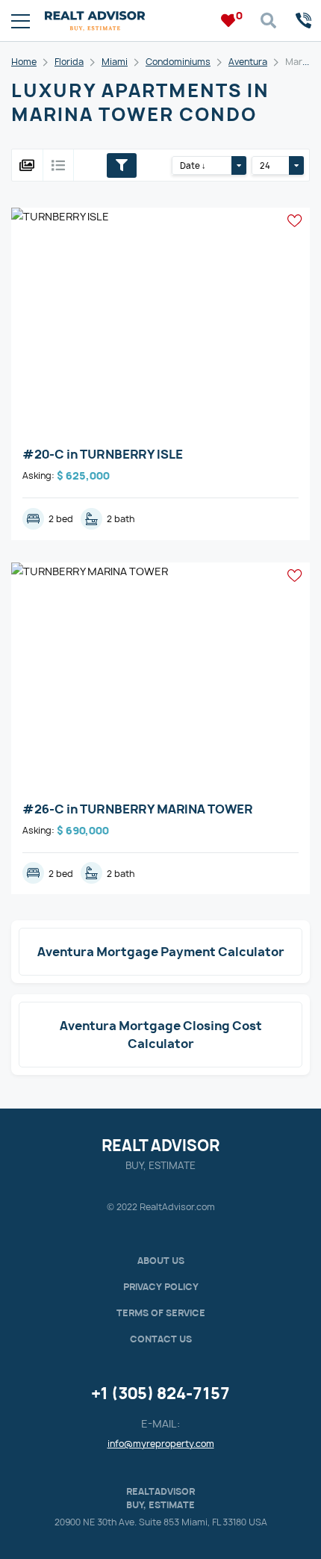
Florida (69, 61)
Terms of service (160, 1313)
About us (160, 1260)
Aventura (247, 61)
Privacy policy (161, 1286)
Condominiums (178, 61)
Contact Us (161, 1339)
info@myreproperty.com (160, 1443)
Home (24, 61)
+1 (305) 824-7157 (160, 1393)
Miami (115, 61)
